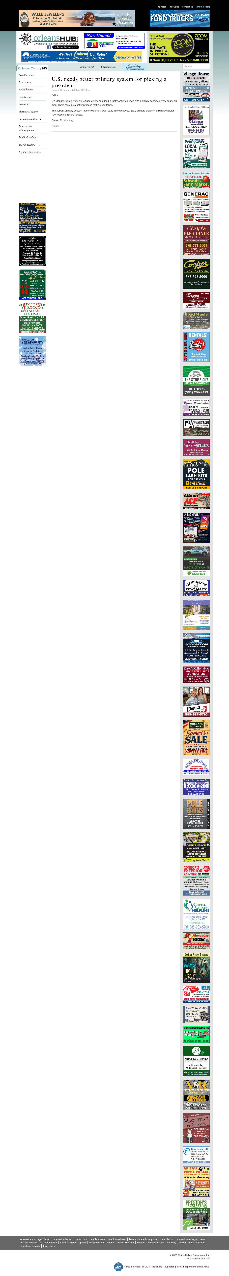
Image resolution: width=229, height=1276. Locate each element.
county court (25, 96)
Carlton (73, 1242)
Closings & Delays (28, 111)
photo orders (203, 6)
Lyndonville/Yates (125, 1242)
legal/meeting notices (30, 152)
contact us (187, 6)
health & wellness (28, 137)
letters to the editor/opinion (26, 128)
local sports (25, 82)
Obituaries (24, 104)
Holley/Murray (96, 1242)
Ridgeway (171, 1242)
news (202, 1239)
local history (166, 1239)
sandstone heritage (30, 1246)
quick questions (197, 1242)
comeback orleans (61, 1239)
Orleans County (156, 1242)
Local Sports (49, 1246)
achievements (27, 1239)
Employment (87, 66)
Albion (63, 1242)
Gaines (83, 1242)
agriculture (43, 1239)
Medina (141, 1242)
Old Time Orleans (28, 1242)
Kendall (110, 1242)
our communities (48, 1242)
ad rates (162, 6)
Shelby (182, 1242)
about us (174, 6)
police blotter (26, 89)
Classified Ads (108, 66)
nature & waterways (186, 1239)
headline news (26, 75)
